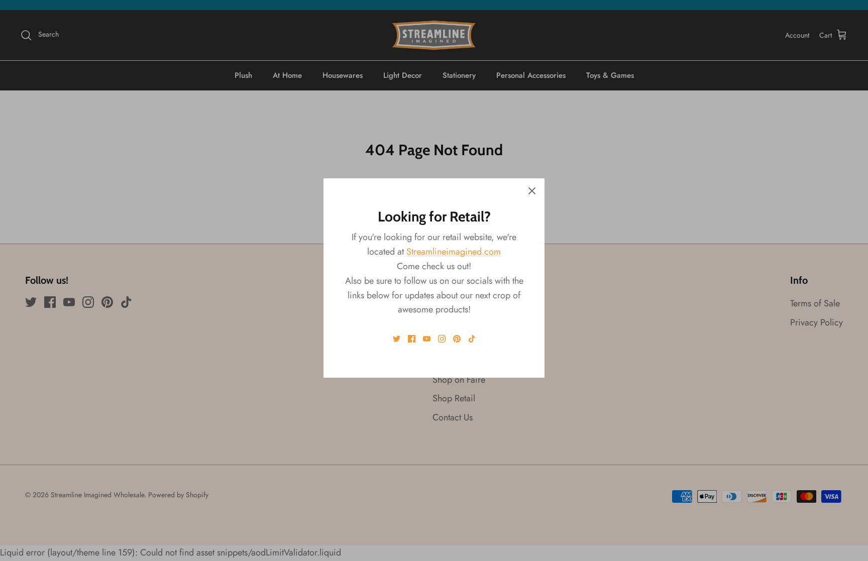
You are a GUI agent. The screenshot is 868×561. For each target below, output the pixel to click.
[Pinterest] (457, 339)
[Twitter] (396, 339)
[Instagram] (442, 339)
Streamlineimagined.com (453, 251)
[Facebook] (411, 339)
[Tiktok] (472, 339)
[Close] (532, 191)
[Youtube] (426, 339)
